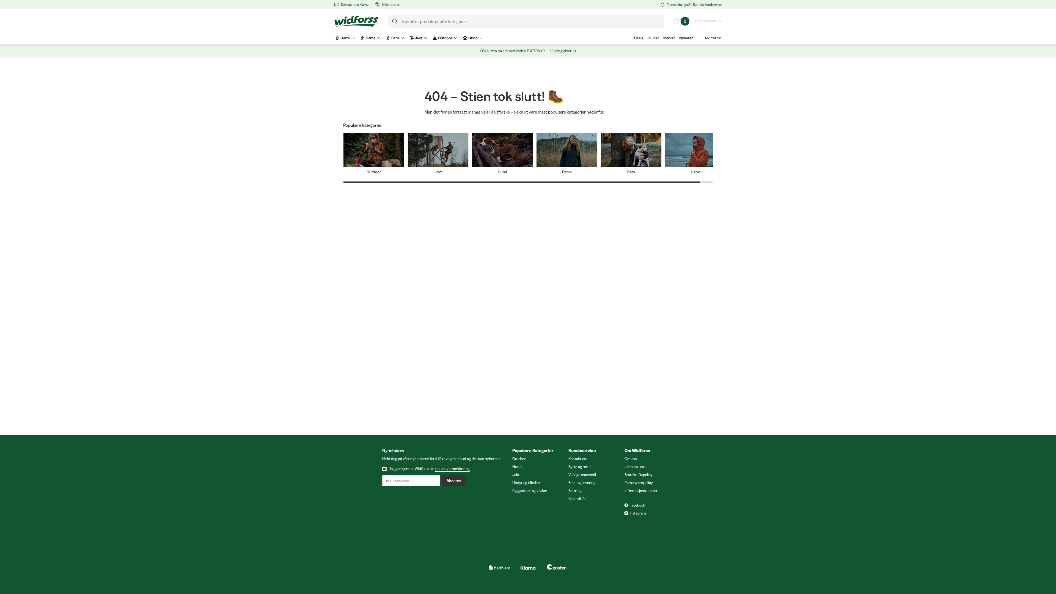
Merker (669, 37)
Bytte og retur (579, 466)
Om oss (631, 458)
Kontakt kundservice (707, 4)
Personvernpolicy (639, 482)
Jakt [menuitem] (418, 37)
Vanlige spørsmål (582, 474)
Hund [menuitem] (473, 37)
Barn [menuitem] (395, 37)
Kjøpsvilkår (577, 498)
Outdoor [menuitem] (445, 37)
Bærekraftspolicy (639, 474)
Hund (517, 466)
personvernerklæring (452, 468)
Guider (653, 37)
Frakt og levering (581, 482)
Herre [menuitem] (345, 37)
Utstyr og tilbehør (526, 482)
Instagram (637, 513)
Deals (638, 37)
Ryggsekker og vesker (529, 490)
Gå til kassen (705, 20)
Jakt (515, 474)
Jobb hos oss (635, 466)
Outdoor (519, 458)
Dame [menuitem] (370, 37)
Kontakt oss (713, 38)
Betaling (575, 490)
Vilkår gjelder (560, 50)
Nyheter (686, 37)
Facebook (637, 505)
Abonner (454, 480)
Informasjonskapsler (641, 490)
